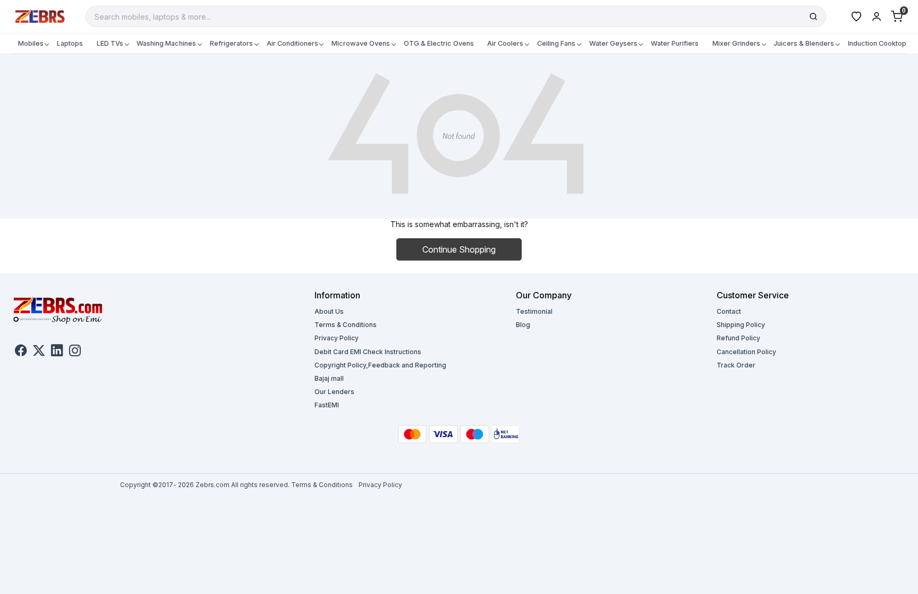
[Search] (813, 16)
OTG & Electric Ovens (439, 43)
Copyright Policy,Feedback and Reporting (380, 365)
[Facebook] (21, 351)
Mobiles (31, 43)
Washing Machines (166, 43)
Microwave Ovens (361, 43)
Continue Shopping (459, 249)
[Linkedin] (57, 351)
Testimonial (534, 311)
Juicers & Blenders (804, 43)
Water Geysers (613, 43)
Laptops (70, 43)
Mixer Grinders (736, 43)
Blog (523, 325)
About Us (329, 311)
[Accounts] (876, 16)
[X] (39, 351)
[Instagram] (75, 351)
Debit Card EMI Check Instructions (367, 352)
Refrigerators (231, 43)
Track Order (736, 365)
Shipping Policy (741, 325)
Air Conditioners (292, 43)
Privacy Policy (336, 338)
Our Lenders (334, 392)
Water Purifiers (675, 43)
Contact (729, 311)
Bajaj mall (329, 378)
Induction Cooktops (879, 43)
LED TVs (110, 43)
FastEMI (326, 405)
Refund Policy (738, 338)
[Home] (40, 15)
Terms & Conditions (345, 325)
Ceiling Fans (556, 43)
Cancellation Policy (746, 352)
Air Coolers (505, 43)
